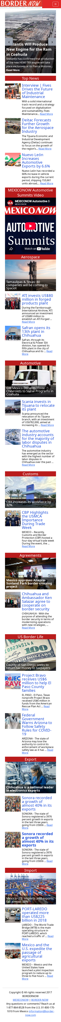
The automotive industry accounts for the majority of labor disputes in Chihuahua (38, 438)
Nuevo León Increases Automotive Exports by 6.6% (36, 160)
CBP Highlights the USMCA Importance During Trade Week (35, 520)
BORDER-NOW (39, 1000)
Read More (13, 70)
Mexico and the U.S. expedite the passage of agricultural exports (37, 952)
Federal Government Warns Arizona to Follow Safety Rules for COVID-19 (37, 724)
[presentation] (9, 42)
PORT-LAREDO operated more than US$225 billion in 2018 (35, 914)
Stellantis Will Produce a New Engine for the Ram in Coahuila (29, 49)
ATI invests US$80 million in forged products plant (37, 299)
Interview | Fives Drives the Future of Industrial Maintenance (37, 91)
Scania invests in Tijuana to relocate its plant (38, 405)
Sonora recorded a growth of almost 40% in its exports (37, 803)
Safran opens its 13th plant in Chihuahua (36, 331)
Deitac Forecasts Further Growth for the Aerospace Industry (38, 125)
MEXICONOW (21, 1000)
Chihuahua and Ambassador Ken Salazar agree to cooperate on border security (37, 601)
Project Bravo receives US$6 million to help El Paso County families (36, 683)
